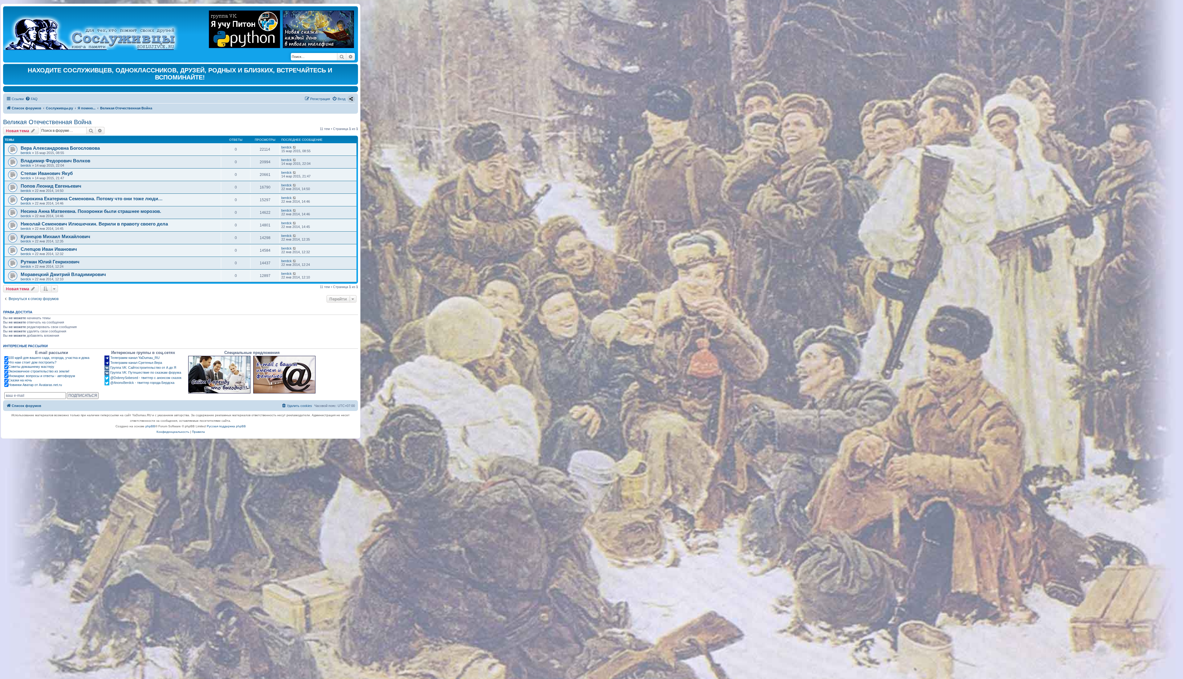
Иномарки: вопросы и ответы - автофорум (41, 376)
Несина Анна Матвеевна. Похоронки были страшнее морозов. (91, 211)
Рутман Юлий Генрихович (50, 261)
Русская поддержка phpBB (226, 426)
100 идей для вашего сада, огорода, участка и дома (48, 358)
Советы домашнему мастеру (31, 366)
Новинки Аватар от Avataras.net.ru (35, 385)
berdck (26, 153)
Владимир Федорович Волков (55, 160)
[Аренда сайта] (219, 375)
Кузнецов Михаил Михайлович (55, 236)
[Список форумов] (95, 29)
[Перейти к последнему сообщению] (295, 147)
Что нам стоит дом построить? (32, 362)
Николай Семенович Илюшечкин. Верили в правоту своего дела (94, 223)
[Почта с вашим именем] (284, 375)
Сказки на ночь (20, 380)
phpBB (150, 426)
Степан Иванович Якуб (47, 173)
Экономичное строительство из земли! (38, 371)
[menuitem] (31, 99)
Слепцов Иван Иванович (49, 249)
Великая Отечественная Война (47, 122)
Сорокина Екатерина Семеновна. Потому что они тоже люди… (92, 198)
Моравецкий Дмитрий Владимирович (63, 274)
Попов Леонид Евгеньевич (51, 186)
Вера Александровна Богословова (60, 148)
